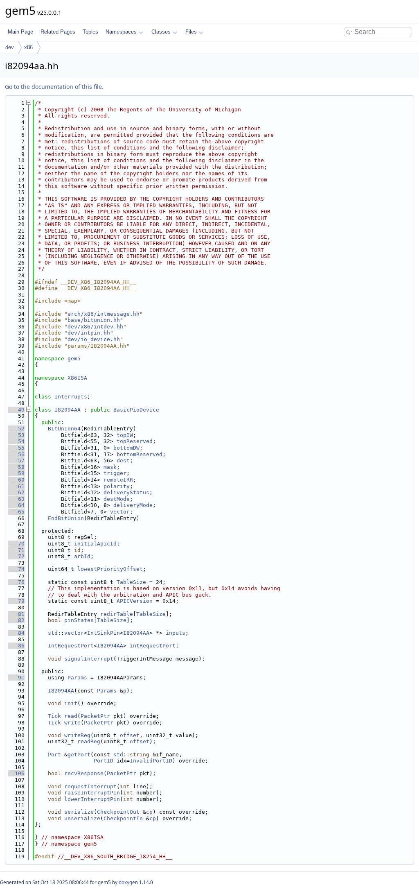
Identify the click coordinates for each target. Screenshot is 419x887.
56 (16, 454)
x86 (28, 47)
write (72, 723)
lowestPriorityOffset (110, 569)
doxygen (128, 882)
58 (16, 467)
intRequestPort (153, 646)
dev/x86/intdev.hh (95, 327)
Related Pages (58, 32)
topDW (125, 435)
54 (16, 441)
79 (16, 601)
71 (16, 550)
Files (191, 32)
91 (16, 677)
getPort (79, 754)
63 (16, 499)
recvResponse (84, 773)
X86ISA (77, 378)
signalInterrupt (88, 659)
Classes (161, 32)
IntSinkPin (103, 633)
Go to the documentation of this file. (54, 87)
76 (16, 582)
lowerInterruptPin (92, 799)
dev (9, 47)
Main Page (20, 32)
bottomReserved (139, 454)
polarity (117, 486)
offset (130, 735)
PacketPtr (95, 716)
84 (16, 633)
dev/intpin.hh (89, 333)
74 (16, 569)
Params (77, 677)
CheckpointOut (118, 812)
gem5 (74, 358)
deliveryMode (133, 505)
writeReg (77, 735)
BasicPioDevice (136, 410)
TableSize (131, 582)
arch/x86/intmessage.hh (104, 314)
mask (110, 467)
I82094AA (67, 410)
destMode (117, 499)
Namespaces (121, 32)
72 (16, 556)
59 (16, 473)
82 (16, 620)
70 (16, 544)
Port (54, 754)
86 (16, 646)
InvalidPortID (151, 761)
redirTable (116, 614)
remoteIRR (118, 480)
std (53, 633)
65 (16, 512)
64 (16, 505)
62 (16, 492)
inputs (175, 633)
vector (120, 512)
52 (16, 428)
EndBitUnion (66, 518)
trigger (115, 473)
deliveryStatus (126, 492)
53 (16, 435)
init (70, 703)
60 (16, 480)
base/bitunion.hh (94, 320)
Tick (54, 716)
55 (16, 448)
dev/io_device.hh (94, 339)
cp (149, 812)
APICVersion (135, 601)
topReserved (135, 441)
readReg (88, 741)
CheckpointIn (123, 818)
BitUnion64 (64, 428)
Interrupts (70, 397)
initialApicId (95, 544)
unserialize (82, 818)
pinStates (79, 620)
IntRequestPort (71, 646)
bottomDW (126, 448)
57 (16, 460)
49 (16, 410)
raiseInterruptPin (92, 793)
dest (123, 460)
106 (16, 773)
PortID (103, 761)
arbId (82, 556)
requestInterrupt (90, 786)
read (70, 716)
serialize (79, 812)
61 (16, 486)
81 (16, 614)
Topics (90, 32)
